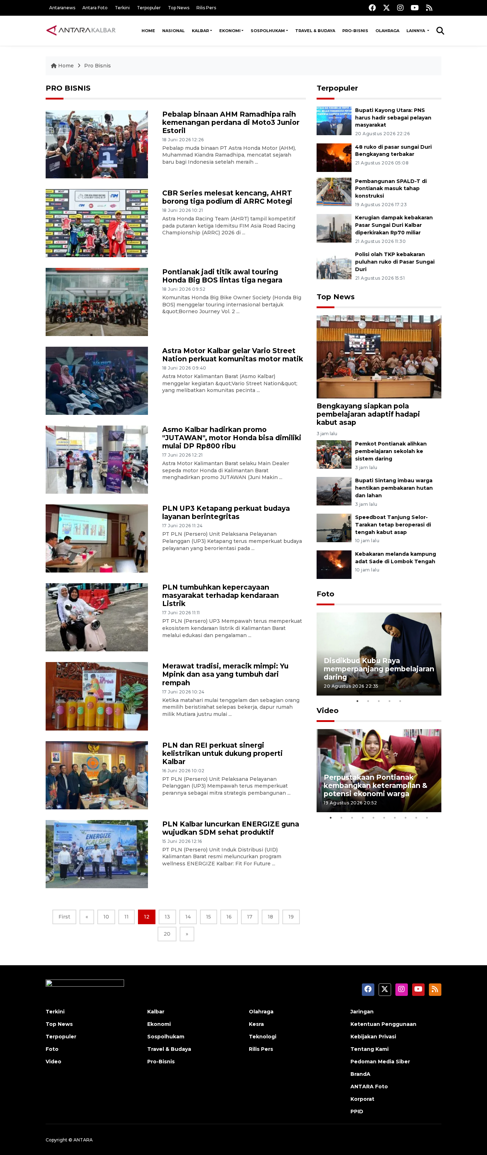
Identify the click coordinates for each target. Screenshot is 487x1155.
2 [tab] (368, 700)
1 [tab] (357, 700)
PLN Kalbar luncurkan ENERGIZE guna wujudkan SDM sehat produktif (230, 828)
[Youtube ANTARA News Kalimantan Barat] (415, 7)
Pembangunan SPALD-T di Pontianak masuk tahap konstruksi (391, 188)
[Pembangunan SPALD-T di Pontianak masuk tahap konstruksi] (334, 191)
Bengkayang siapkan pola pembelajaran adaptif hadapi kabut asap (368, 414)
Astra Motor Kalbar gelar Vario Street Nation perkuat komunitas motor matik (232, 354)
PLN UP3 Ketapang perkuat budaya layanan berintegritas (226, 512)
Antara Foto (95, 7)
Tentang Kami (369, 1049)
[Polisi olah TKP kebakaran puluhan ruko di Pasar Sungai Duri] (334, 264)
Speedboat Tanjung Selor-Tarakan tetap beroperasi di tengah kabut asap (393, 524)
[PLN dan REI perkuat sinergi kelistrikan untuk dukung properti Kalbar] (97, 774)
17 (249, 917)
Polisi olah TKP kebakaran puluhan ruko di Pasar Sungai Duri (395, 262)
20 (167, 934)
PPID (356, 1111)
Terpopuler (149, 7)
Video (328, 710)
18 (270, 917)
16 (229, 917)
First (64, 917)
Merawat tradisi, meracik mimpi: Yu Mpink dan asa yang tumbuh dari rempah (225, 674)
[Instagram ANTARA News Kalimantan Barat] (400, 7)
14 (188, 917)
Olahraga (387, 30)
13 (167, 917)
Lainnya (416, 30)
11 (126, 917)
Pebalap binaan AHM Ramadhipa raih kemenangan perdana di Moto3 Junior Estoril (230, 122)
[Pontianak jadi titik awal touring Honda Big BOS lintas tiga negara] (97, 301)
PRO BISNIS (68, 88)
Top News (178, 7)
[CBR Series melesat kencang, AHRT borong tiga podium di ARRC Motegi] (97, 222)
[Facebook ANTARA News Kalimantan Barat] (372, 7)
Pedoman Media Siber (380, 1061)
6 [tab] (384, 817)
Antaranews (62, 7)
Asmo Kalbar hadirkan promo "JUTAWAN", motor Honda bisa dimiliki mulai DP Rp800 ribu (231, 437)
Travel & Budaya (315, 30)
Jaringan (362, 1011)
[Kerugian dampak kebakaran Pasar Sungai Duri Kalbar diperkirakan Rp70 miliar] (334, 228)
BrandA (360, 1074)
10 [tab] (427, 817)
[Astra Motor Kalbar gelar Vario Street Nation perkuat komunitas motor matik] (97, 380)
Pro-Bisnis (355, 30)
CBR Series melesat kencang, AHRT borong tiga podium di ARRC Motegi (227, 197)
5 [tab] (400, 700)
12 (146, 917)
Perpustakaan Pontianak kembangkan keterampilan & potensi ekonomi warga (375, 785)
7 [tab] (395, 817)
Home (148, 30)
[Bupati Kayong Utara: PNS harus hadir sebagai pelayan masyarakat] (334, 120)
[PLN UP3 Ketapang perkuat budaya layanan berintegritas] (97, 538)
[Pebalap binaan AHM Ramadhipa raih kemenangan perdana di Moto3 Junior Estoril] (97, 144)
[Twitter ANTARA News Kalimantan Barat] (386, 7)
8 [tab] (405, 817)
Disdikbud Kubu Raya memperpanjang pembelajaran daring (379, 668)
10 (106, 917)
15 (208, 917)
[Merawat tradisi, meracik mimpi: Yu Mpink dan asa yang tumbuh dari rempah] (97, 695)
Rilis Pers (206, 7)
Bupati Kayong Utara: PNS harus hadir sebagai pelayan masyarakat (393, 117)
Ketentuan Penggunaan (383, 1024)
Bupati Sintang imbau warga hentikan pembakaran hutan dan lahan (394, 488)
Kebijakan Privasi (373, 1036)
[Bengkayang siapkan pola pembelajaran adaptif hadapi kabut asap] (379, 356)
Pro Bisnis (97, 65)
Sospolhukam (268, 30)
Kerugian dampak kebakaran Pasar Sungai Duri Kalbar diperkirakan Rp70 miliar (394, 225)
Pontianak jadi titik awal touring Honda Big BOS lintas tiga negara (222, 276)
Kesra (256, 1024)
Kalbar (200, 30)
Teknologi (262, 1036)
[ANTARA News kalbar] (81, 30)
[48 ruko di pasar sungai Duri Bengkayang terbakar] (334, 157)
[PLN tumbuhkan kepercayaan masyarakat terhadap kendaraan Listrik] (97, 617)
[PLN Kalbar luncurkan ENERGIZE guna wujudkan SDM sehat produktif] (97, 853)
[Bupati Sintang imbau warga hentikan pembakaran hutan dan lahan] (334, 490)
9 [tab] (416, 817)
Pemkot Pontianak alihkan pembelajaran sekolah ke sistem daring (391, 451)
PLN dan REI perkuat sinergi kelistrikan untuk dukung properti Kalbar (222, 753)
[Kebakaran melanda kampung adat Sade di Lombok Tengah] (334, 564)
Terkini (122, 7)
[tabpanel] (379, 654)
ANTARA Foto (369, 1086)
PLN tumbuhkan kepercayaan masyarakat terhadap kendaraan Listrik (220, 595)
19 (291, 917)
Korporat (362, 1099)
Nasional (173, 30)
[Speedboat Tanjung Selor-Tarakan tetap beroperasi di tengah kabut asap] (334, 527)
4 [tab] (389, 700)
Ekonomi (230, 30)
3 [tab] (379, 700)
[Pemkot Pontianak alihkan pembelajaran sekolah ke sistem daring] (334, 454)
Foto (325, 594)
